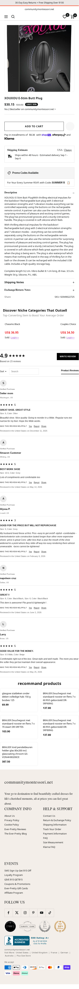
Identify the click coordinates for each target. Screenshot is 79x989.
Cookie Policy (11, 824)
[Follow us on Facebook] (8, 913)
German (64, 952)
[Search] (13, 16)
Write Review (68, 356)
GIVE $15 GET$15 (13, 879)
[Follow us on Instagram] (25, 913)
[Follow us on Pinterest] (33, 913)
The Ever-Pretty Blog (15, 833)
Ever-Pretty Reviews (15, 829)
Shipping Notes (14, 282)
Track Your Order (52, 829)
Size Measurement (53, 842)
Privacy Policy (11, 820)
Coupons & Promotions (17, 884)
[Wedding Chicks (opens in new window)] (10, 926)
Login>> (15, 337)
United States (22, 952)
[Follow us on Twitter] (17, 913)
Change (68, 150)
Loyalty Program (13, 875)
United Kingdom (39, 952)
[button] (70, 126)
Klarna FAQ (49, 847)
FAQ (45, 838)
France (54, 952)
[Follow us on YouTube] (41, 913)
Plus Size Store (24, 955)
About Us (9, 815)
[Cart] (72, 16)
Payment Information (55, 833)
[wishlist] (65, 16)
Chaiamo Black (12, 324)
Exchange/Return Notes (17, 289)
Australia (9, 955)
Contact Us (49, 815)
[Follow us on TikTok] (50, 913)
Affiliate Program (13, 892)
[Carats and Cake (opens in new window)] (27, 926)
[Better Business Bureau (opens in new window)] (27, 940)
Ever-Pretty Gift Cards (16, 888)
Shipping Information (55, 824)
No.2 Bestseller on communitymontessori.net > (30, 109)
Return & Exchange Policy (57, 820)
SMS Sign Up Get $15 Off (17, 870)
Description (10, 192)
